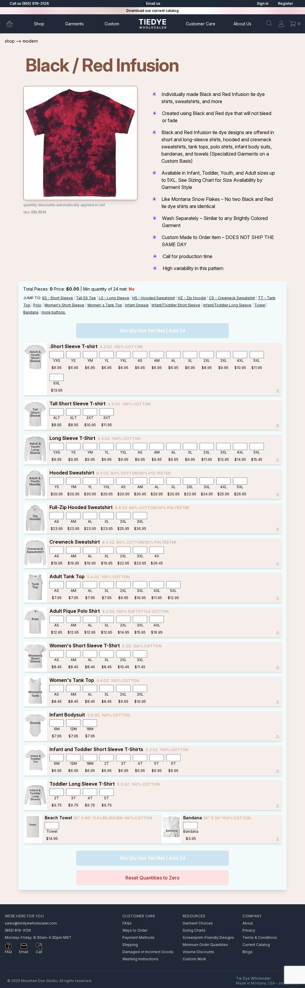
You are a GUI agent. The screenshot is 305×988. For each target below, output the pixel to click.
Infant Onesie (137, 305)
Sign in (262, 3)
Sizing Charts (194, 930)
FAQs (127, 923)
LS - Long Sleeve (114, 298)
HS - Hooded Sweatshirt (153, 298)
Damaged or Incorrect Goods (147, 952)
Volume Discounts (198, 952)
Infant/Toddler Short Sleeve (176, 305)
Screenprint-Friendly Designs (208, 937)
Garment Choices (198, 923)
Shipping (130, 944)
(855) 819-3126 (18, 930)
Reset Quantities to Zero (152, 878)
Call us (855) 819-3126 (29, 3)
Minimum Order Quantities (205, 944)
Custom (112, 23)
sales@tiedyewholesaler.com (31, 923)
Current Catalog (256, 944)
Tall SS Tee (86, 298)
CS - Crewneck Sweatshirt (232, 298)
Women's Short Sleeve (64, 305)
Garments (74, 23)
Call (39, 952)
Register (285, 3)
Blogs (247, 952)
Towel (259, 305)
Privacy (248, 930)
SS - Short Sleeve (57, 298)
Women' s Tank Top (104, 305)
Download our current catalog (152, 10)
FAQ (8, 952)
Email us (153, 3)
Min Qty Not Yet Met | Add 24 (153, 331)
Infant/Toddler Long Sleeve (227, 305)
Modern (30, 41)
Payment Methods (138, 937)
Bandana (30, 312)
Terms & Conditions (259, 937)
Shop (39, 23)
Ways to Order (134, 930)
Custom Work (194, 959)
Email (23, 952)
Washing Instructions (140, 959)
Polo (37, 305)
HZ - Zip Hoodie (192, 298)
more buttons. (53, 312)
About (242, 23)
